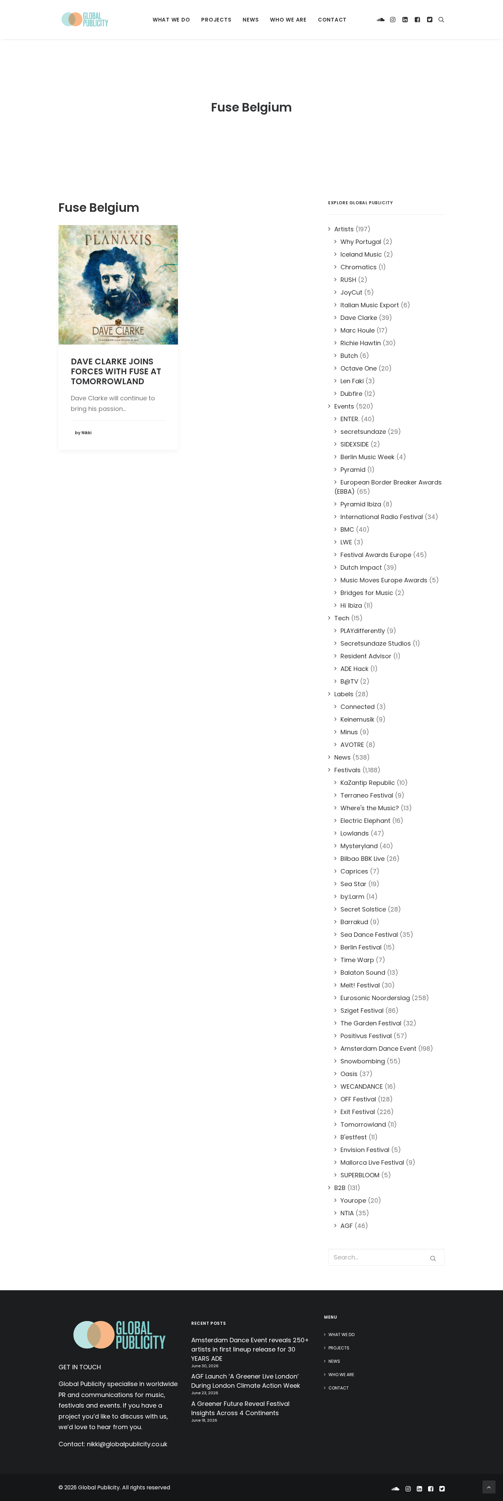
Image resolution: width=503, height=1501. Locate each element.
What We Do (171, 19)
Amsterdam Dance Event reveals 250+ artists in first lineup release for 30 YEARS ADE (250, 1349)
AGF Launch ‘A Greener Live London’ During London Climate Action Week (245, 1381)
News (251, 19)
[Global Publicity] (85, 19)
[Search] (439, 19)
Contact (332, 19)
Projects (216, 19)
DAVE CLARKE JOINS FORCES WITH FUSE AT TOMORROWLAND (116, 371)
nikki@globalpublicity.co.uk (127, 1444)
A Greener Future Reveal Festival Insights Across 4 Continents (240, 1408)
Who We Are (288, 19)
